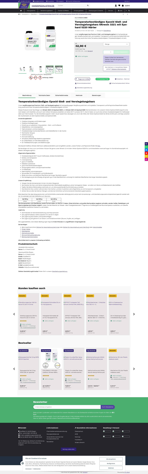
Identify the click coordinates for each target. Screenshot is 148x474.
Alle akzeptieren (111, 459)
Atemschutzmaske (28, 233)
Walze (28, 229)
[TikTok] (146, 159)
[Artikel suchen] (87, 5)
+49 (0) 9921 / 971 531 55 (29, 433)
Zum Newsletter (107, 407)
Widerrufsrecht (80, 442)
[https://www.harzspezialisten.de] (21, 10)
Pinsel (24, 229)
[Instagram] (146, 156)
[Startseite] (19, 14)
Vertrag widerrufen (69, 449)
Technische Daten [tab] (44, 95)
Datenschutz (37, 468)
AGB (76, 434)
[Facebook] (146, 150)
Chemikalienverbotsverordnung (57, 431)
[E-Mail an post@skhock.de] (146, 143)
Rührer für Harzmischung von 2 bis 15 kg (76, 227)
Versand (90, 51)
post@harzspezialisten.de (33, 435)
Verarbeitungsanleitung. (59, 271)
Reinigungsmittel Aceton (30, 237)
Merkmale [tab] (79, 95)
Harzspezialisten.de (53, 434)
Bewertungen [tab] (96, 95)
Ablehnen (111, 468)
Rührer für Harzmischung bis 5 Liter (48, 227)
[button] (126, 1)
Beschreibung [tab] (26, 95)
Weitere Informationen (119, 69)
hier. (99, 146)
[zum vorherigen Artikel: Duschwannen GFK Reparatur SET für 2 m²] (123, 14)
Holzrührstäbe (97, 227)
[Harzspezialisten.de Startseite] (24, 5)
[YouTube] (146, 153)
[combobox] (116, 44)
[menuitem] (21, 10)
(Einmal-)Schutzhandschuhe (31, 235)
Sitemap (77, 437)
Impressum (28, 468)
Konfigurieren (111, 463)
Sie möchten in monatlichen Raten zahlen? (116, 68)
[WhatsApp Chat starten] (146, 146)
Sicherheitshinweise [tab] (61, 95)
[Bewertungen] (23, 321)
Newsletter (50, 441)
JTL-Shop (127, 472)
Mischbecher (26, 231)
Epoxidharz (107, 30)
